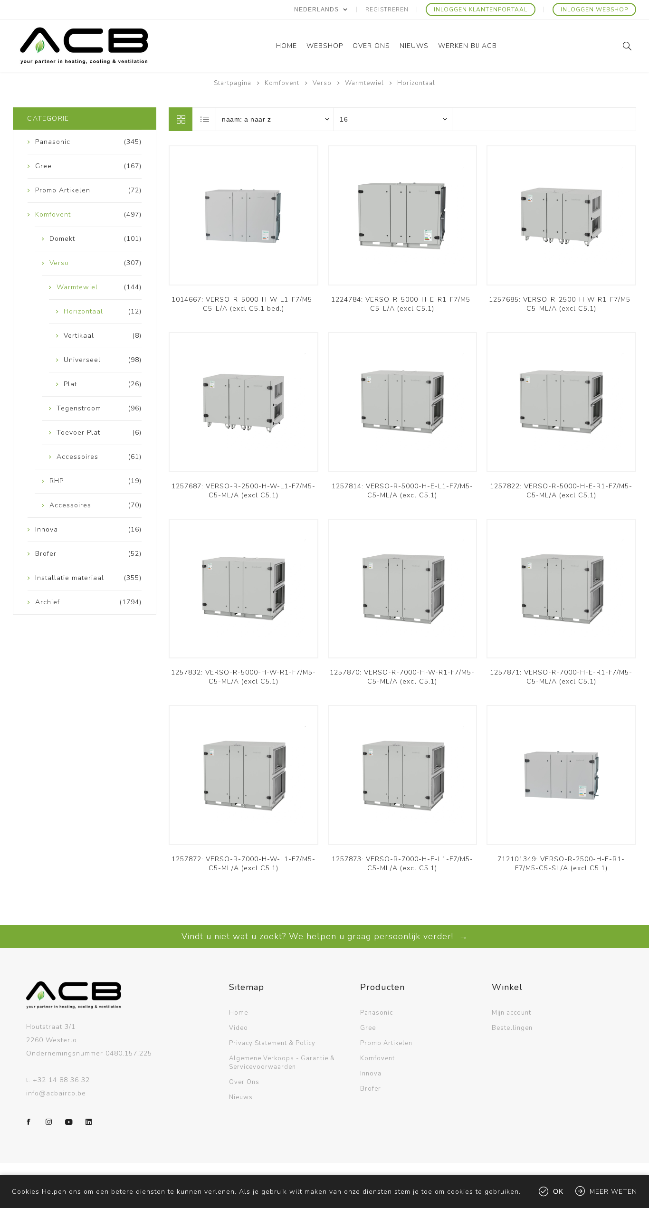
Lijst (205, 119)
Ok (558, 1191)
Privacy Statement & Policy (272, 1043)
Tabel (180, 119)
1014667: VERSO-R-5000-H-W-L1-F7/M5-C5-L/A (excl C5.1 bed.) (243, 304)
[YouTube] (68, 1122)
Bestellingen (512, 1028)
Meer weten (613, 1191)
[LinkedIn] (88, 1122)
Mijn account (511, 1012)
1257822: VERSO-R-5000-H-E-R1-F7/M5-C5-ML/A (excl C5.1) (561, 491)
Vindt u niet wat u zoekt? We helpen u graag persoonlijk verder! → (324, 936)
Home (238, 1012)
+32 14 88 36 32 (61, 1079)
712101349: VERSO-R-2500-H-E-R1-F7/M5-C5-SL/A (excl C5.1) (561, 864)
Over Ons (244, 1082)
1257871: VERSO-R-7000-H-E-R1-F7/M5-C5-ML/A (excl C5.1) (561, 677)
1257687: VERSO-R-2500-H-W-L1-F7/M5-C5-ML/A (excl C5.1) (243, 491)
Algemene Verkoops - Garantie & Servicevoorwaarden (282, 1062)
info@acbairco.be (56, 1093)
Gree (368, 1028)
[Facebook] (29, 1122)
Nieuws (241, 1097)
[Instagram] (49, 1122)
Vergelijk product (243, 220)
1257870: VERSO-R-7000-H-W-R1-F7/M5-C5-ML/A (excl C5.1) (402, 677)
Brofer (370, 1088)
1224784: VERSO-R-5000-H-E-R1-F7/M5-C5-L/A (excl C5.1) (402, 304)
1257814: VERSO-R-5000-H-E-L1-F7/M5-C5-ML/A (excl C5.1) (402, 491)
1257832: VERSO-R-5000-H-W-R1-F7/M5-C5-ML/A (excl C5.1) (243, 677)
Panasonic (376, 1012)
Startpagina (232, 83)
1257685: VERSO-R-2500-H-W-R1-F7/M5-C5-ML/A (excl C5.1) (561, 304)
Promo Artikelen (386, 1043)
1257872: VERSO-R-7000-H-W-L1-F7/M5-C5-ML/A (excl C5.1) (243, 864)
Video (238, 1028)
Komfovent (377, 1058)
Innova (371, 1073)
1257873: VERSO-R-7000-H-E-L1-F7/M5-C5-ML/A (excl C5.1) (402, 864)
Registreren (387, 9)
